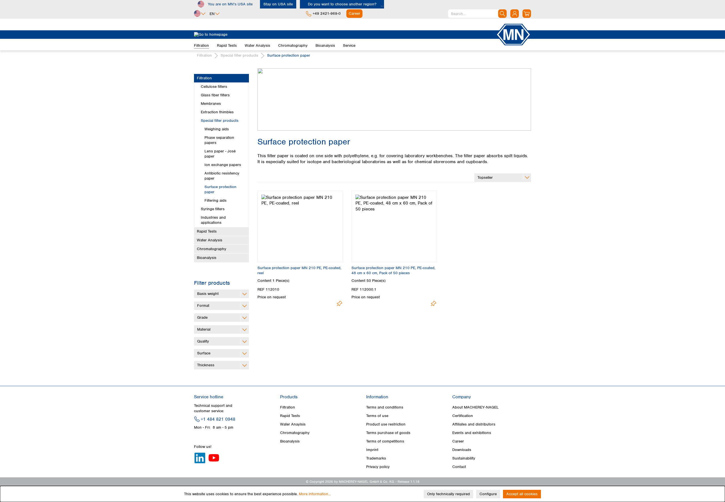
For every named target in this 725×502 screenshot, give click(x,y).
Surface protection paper (220, 189)
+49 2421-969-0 (327, 13)
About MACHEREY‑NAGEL (475, 407)
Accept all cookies (522, 494)
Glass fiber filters (215, 95)
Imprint (372, 449)
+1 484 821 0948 (218, 419)
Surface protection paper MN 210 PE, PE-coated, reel (299, 270)
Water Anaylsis (293, 424)
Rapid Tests (207, 231)
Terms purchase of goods (388, 432)
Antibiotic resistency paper (221, 176)
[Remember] (339, 303)
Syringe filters (213, 209)
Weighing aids (216, 129)
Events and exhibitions (471, 432)
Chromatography (211, 248)
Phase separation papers (219, 140)
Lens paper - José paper (220, 154)
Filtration (204, 78)
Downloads (461, 449)
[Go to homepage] (345, 34)
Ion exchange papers (222, 164)
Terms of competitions (385, 441)
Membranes (211, 103)
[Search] (502, 13)
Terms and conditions (384, 407)
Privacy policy (378, 466)
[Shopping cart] (527, 13)
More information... (315, 494)
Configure (488, 494)
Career (458, 441)
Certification (462, 415)
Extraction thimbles (217, 112)
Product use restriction (386, 424)
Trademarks (376, 458)
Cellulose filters (214, 86)
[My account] (514, 13)
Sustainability (463, 458)
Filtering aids (215, 200)
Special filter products (219, 120)
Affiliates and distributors (473, 424)
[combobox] (477, 13)
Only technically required (448, 494)
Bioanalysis (206, 257)
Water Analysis (209, 240)
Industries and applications (213, 220)
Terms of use (377, 415)
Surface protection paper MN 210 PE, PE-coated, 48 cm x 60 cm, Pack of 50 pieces (393, 270)
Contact (459, 466)
